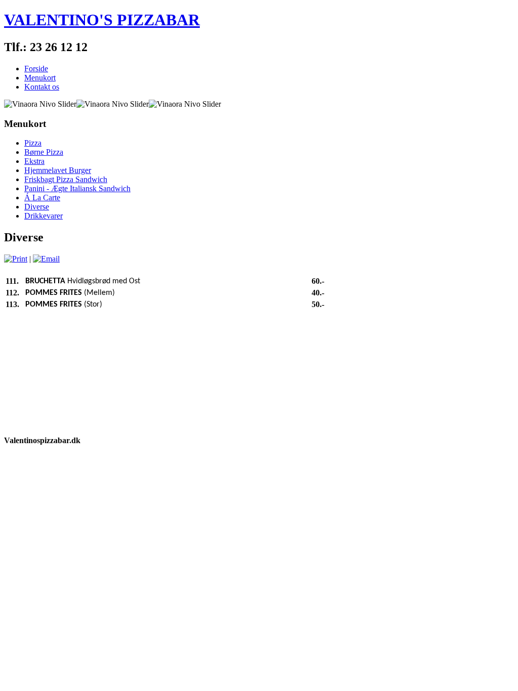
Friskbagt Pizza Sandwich (65, 179)
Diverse (36, 206)
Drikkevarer (43, 215)
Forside (36, 68)
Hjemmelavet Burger (57, 170)
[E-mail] (46, 258)
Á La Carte (42, 197)
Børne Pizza (43, 152)
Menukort (40, 77)
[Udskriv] (15, 258)
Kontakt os (41, 86)
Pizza (32, 143)
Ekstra (34, 161)
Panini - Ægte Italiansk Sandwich (77, 188)
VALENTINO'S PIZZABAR (102, 20)
